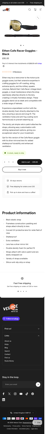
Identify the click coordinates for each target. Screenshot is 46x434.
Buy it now (22, 169)
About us (8, 341)
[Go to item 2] (23, 45)
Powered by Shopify (30, 422)
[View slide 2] (21, 291)
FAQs (6, 344)
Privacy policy (16, 426)
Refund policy (7, 426)
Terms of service (26, 426)
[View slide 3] (23, 291)
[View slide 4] (26, 291)
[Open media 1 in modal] (38, 17)
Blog (6, 348)
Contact (7, 354)
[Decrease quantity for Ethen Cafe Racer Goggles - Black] (4, 162)
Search (7, 351)
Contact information (12, 429)
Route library (9, 361)
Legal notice (34, 429)
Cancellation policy (24, 429)
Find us (7, 358)
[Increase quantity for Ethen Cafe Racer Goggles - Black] (13, 162)
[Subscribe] (38, 384)
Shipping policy (36, 426)
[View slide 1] (18, 291)
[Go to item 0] (21, 45)
